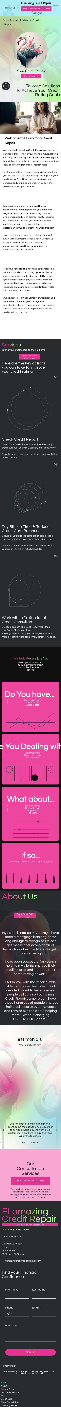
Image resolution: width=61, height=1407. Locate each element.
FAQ (3, 1395)
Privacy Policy (9, 1366)
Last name (39, 1289)
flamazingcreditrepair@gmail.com (23, 1261)
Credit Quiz (6, 1399)
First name (12, 1289)
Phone (9, 1307)
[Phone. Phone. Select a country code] (10, 1313)
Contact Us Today (12, 1243)
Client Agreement (9, 1405)
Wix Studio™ (40, 1373)
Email (36, 1307)
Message (11, 1325)
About (4, 1385)
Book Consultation (10, 1402)
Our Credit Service (10, 1392)
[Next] (56, 1130)
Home (4, 1382)
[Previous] (3, 1130)
